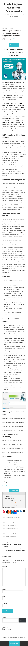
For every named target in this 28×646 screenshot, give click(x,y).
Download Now (14, 45)
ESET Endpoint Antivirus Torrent (9, 536)
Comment (5, 566)
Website (4, 603)
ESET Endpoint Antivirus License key (10, 528)
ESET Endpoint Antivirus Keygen (9, 525)
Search (4, 617)
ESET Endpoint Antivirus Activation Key (11, 520)
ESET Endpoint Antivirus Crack (9, 522)
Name (4, 589)
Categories (5, 627)
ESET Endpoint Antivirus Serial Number (11, 533)
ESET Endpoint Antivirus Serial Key (10, 531)
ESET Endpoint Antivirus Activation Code (11, 517)
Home (11, 28)
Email (4, 596)
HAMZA (13, 39)
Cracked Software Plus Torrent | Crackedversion (14, 7)
